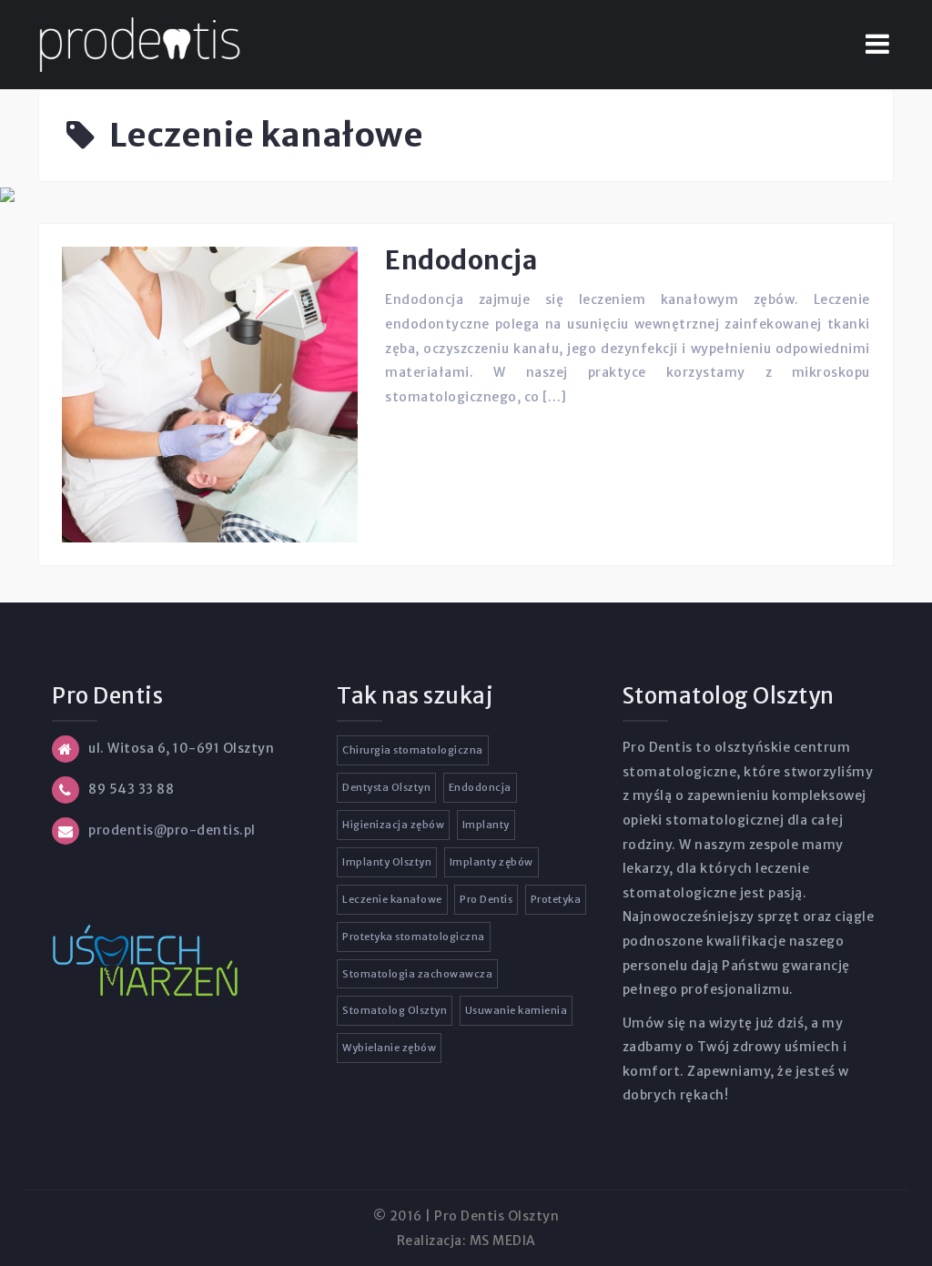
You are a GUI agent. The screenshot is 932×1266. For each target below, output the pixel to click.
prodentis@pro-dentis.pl (172, 830)
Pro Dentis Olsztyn (496, 1216)
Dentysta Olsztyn (386, 787)
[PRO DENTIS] (139, 43)
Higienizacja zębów (393, 824)
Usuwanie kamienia (516, 1010)
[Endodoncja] (210, 393)
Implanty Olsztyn (386, 862)
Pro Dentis (486, 899)
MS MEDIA (503, 1240)
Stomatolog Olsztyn (394, 1010)
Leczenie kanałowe (392, 899)
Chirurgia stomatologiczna (412, 750)
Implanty (486, 824)
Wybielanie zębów (389, 1047)
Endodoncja (461, 260)
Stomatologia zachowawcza (417, 973)
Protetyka (556, 899)
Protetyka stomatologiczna (413, 936)
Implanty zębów (491, 862)
